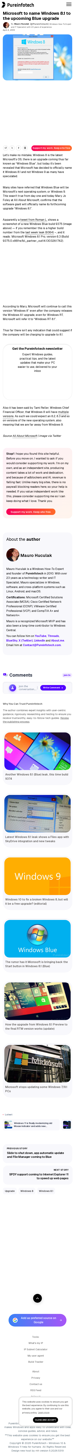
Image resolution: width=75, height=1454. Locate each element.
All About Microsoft (24, 436)
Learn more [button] (43, 1412)
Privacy (35, 1377)
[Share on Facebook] (18, 148)
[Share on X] (12, 148)
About (35, 1371)
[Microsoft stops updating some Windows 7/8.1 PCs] (37, 1064)
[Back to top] (37, 1298)
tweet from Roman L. (33, 220)
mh (37, 1450)
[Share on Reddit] (5, 148)
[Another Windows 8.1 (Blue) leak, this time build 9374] (37, 751)
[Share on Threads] (25, 148)
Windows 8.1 (46, 1191)
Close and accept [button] (45, 1420)
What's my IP (35, 1343)
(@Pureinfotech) (39, 24)
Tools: (35, 1336)
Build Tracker (35, 1361)
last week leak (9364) (39, 232)
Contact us (35, 1384)
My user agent (36, 1355)
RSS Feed (35, 1390)
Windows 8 (26, 1191)
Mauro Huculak (21, 24)
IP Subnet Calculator (36, 1349)
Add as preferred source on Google (38, 1320)
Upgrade (10, 1191)
